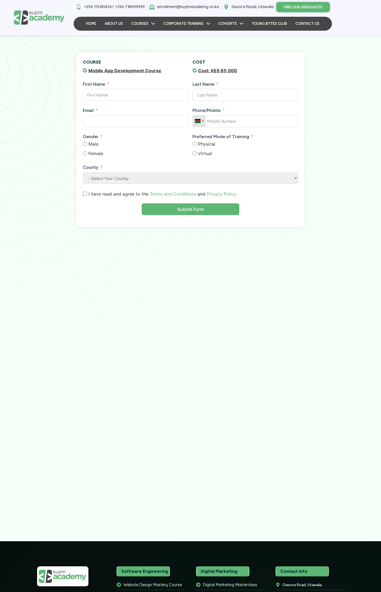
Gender (90, 136)
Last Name (203, 84)
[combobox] (199, 121)
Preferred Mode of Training (220, 136)
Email (89, 110)
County (90, 167)
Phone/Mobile (206, 110)
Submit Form (190, 209)
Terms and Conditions (173, 194)
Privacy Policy (222, 194)
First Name (94, 84)
